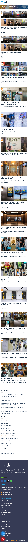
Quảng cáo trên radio (5, 441)
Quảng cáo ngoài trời (5, 428)
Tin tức (2, 448)
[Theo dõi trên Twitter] (5, 481)
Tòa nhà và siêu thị (6, 512)
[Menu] (26, 2)
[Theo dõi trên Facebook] (2, 481)
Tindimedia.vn (14, 540)
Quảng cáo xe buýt (5, 446)
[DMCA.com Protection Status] (4, 477)
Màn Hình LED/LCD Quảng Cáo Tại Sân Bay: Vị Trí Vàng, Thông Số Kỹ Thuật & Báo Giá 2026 (13, 395)
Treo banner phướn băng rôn (7, 453)
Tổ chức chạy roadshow (6, 451)
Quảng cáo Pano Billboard (7, 430)
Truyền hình (5, 514)
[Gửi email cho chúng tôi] (8, 481)
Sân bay (4, 510)
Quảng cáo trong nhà (5, 443)
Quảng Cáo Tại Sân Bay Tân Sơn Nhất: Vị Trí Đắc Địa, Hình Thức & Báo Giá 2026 (14, 412)
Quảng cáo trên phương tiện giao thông (9, 438)
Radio (3, 507)
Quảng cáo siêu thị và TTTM (7, 433)
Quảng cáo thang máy (6, 436)
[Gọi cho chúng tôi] (11, 481)
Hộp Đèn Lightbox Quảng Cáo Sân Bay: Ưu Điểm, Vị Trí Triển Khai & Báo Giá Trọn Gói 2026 (13, 404)
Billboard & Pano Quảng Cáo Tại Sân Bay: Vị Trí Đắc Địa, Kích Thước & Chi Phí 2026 (13, 399)
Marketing (3, 423)
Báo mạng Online (6, 500)
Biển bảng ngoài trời (7, 503)
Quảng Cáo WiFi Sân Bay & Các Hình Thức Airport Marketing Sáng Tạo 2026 (12, 408)
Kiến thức (3, 420)
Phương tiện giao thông (7, 505)
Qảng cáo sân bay (5, 425)
